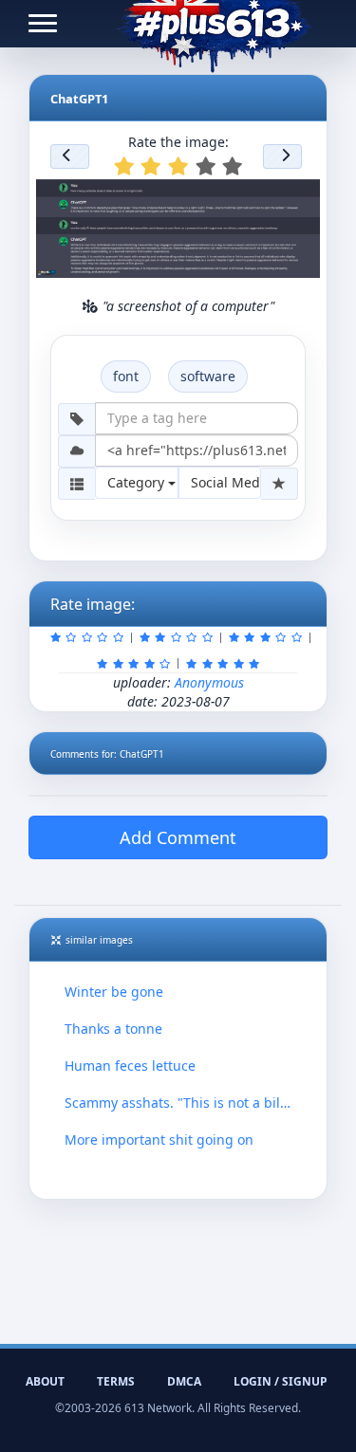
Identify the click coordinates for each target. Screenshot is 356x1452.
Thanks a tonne (113, 1029)
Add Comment (178, 837)
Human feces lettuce (130, 1066)
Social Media (226, 482)
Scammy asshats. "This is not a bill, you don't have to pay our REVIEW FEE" (178, 1103)
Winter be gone (114, 992)
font (126, 376)
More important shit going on (159, 1139)
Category (137, 482)
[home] (214, 23)
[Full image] (297, 199)
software (207, 376)
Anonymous (209, 682)
